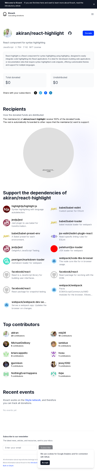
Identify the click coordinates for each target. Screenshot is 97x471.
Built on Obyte (8, 466)
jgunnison (16, 363)
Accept (45, 463)
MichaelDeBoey (20, 342)
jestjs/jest (17, 219)
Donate (88, 33)
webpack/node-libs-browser (76, 258)
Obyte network (33, 400)
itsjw (61, 373)
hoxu (62, 352)
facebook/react (21, 271)
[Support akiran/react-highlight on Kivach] (45, 92)
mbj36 (62, 332)
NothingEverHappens (24, 373)
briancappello (19, 352)
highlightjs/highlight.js (24, 206)
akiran (15, 332)
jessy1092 (64, 363)
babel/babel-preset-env (26, 233)
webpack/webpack (70, 285)
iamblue (63, 342)
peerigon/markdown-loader (28, 259)
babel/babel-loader (70, 221)
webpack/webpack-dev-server (29, 302)
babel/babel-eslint (70, 207)
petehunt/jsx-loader (71, 247)
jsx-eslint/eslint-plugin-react (75, 233)
